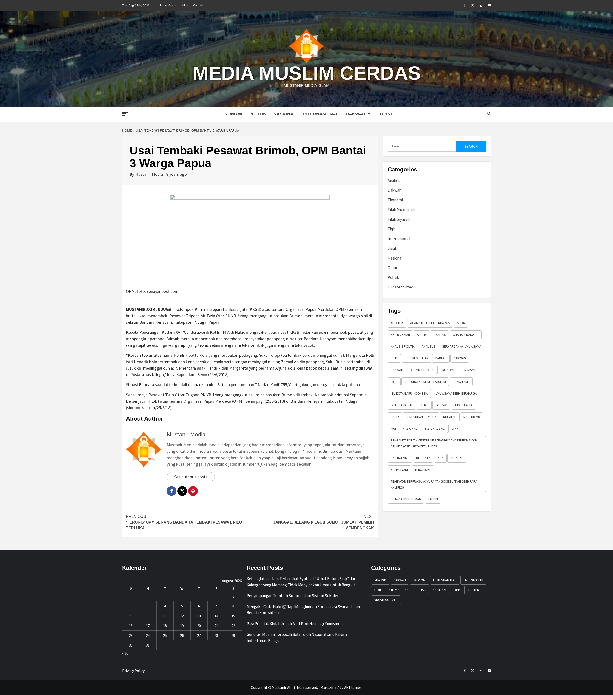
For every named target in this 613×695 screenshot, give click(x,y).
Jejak (392, 248)
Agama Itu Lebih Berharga (430, 323)
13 (199, 615)
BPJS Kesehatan (416, 358)
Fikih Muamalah (401, 209)
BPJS (394, 358)
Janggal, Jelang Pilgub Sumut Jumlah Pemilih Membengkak (323, 522)
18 (165, 625)
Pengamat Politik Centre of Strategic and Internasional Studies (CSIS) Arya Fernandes (435, 443)
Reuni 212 (423, 458)
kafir (395, 417)
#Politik (397, 323)
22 (233, 625)
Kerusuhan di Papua (421, 417)
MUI (393, 428)
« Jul (126, 653)
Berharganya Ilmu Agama (461, 346)
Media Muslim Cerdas (307, 73)
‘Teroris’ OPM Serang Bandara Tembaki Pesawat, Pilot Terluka (185, 522)
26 (182, 635)
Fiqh (391, 229)
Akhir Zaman (400, 335)
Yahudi (433, 499)
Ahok (461, 323)
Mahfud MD (471, 417)
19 (182, 625)
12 (182, 615)
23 (131, 635)
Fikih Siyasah (399, 219)
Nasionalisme (434, 428)
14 (216, 615)
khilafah (449, 417)
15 (233, 615)
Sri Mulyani (399, 470)
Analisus (428, 346)
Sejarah (456, 458)
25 (165, 635)
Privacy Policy (133, 670)
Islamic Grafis (167, 5)
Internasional (321, 114)
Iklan (185, 5)
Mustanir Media (149, 174)
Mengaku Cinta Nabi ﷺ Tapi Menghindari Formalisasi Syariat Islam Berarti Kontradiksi (303, 610)
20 (199, 625)
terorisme (423, 470)
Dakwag (460, 358)
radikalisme (400, 458)
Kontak (198, 5)
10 (148, 615)
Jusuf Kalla (463, 405)
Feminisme (468, 370)
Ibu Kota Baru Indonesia (409, 393)
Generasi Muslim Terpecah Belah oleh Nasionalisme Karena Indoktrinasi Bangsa (297, 637)
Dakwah (355, 114)
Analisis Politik (403, 346)
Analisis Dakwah (465, 335)
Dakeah (441, 358)
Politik (257, 114)
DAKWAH (397, 370)
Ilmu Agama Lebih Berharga (456, 393)
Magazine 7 (329, 687)
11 (165, 615)
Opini (386, 114)
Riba (440, 458)
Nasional (284, 114)
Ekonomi (231, 114)
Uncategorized (401, 287)
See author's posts (190, 477)
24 (148, 635)
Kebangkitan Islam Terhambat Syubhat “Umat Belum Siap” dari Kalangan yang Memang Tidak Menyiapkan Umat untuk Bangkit (301, 582)
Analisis (394, 180)
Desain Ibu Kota (422, 370)
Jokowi (441, 405)
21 (216, 625)
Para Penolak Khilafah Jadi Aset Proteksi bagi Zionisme (293, 623)
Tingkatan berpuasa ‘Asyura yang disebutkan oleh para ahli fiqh (434, 484)
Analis (422, 335)
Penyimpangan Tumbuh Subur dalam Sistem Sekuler (293, 595)
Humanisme (461, 381)
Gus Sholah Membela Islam (425, 381)
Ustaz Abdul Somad (406, 499)
